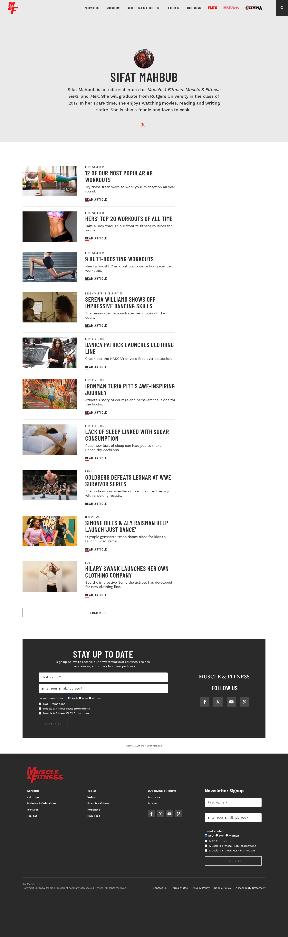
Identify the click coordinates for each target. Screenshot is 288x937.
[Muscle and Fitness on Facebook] (204, 702)
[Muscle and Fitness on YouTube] (231, 702)
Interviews (92, 517)
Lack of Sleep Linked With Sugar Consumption (127, 435)
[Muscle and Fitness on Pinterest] (244, 702)
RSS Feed (94, 815)
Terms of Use (179, 887)
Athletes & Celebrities (143, 8)
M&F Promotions (54, 703)
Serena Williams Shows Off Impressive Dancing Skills (120, 302)
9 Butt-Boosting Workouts (119, 259)
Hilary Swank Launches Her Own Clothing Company (127, 572)
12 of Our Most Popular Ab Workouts (119, 176)
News (88, 471)
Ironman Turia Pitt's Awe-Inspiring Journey (130, 389)
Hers (231, 8)
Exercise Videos (98, 803)
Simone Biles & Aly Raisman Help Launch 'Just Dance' (126, 526)
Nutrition (113, 8)
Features (173, 8)
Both (75, 698)
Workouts (92, 8)
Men (85, 698)
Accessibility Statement (250, 887)
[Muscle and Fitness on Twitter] (218, 702)
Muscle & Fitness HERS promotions (66, 708)
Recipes (31, 815)
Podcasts (93, 809)
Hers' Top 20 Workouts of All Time (129, 218)
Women (97, 698)
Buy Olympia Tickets (162, 790)
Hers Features (94, 339)
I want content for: (51, 698)
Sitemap (153, 803)
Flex (212, 8)
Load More (99, 612)
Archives (154, 797)
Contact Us (160, 887)
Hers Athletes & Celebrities (104, 293)
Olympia (253, 8)
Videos (91, 797)
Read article (96, 199)
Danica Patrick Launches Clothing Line (129, 348)
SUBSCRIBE (53, 723)
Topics (91, 790)
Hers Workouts (95, 167)
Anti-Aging (194, 8)
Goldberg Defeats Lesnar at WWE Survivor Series (128, 480)
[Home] (13, 12)
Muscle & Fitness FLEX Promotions (66, 713)
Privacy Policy (201, 887)
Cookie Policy (222, 887)
